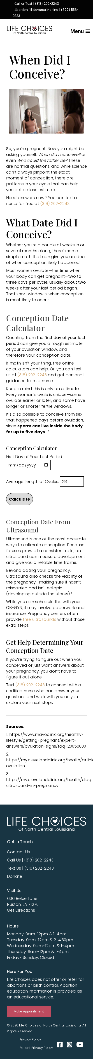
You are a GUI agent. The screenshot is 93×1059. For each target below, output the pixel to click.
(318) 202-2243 (55, 203)
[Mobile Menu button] (73, 30)
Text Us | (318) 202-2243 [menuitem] (30, 868)
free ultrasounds (39, 619)
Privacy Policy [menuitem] (30, 1039)
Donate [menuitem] (14, 876)
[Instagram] (69, 1044)
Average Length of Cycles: (32, 481)
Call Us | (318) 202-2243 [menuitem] (30, 860)
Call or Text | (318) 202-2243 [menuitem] (36, 3)
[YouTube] (79, 1044)
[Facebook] (60, 1044)
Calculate (19, 499)
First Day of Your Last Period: (34, 456)
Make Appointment (29, 1011)
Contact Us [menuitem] (18, 852)
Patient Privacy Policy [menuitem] (36, 1047)
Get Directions (21, 910)
